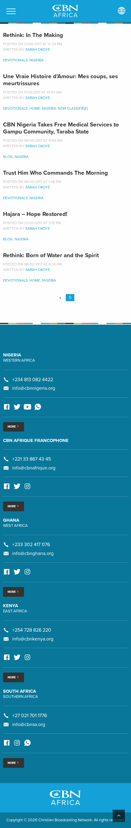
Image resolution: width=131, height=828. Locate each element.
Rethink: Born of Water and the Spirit (51, 255)
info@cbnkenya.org (32, 639)
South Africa (19, 691)
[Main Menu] (11, 11)
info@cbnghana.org (33, 553)
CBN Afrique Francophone (36, 440)
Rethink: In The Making (33, 35)
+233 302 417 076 (31, 545)
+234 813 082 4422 (32, 380)
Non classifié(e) (73, 108)
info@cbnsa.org (28, 724)
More (12, 427)
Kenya (10, 605)
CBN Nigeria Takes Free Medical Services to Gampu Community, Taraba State (61, 128)
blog (8, 157)
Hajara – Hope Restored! (35, 214)
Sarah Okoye (37, 49)
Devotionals (15, 60)
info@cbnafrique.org (33, 468)
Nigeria (37, 60)
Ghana (11, 520)
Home (35, 108)
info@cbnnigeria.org (33, 388)
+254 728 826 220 (31, 630)
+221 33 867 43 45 (31, 459)
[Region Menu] (121, 11)
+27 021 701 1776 (29, 716)
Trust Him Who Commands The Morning (55, 173)
